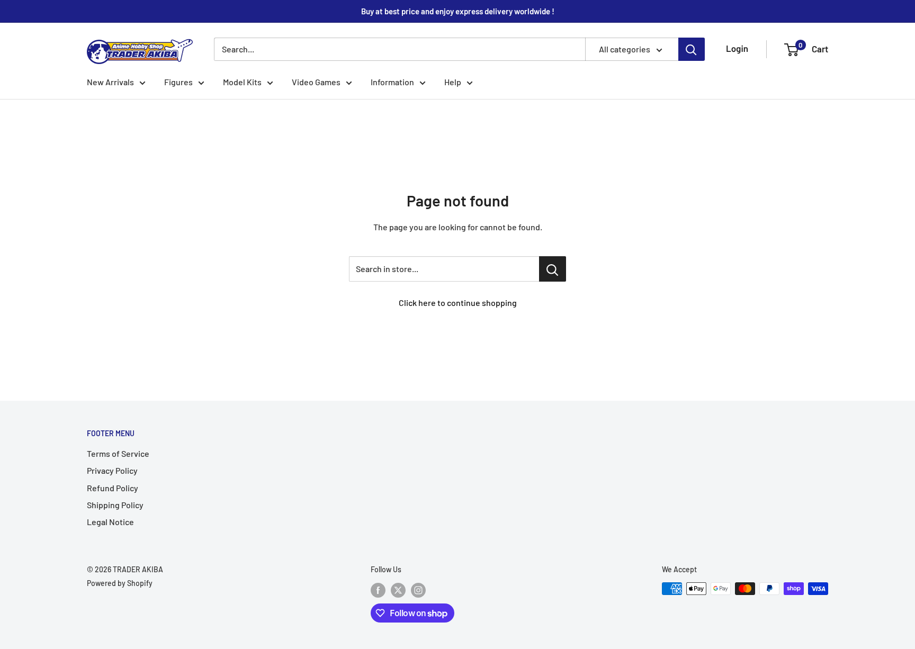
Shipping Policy (115, 505)
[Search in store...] (552, 269)
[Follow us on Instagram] (418, 589)
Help (452, 82)
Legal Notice (110, 522)
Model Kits (242, 82)
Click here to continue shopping (458, 303)
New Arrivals (110, 82)
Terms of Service (118, 453)
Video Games (316, 82)
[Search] (691, 49)
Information (392, 82)
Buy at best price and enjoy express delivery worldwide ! (457, 11)
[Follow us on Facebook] (378, 589)
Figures (178, 82)
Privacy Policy (112, 470)
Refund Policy (112, 488)
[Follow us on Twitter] (398, 589)
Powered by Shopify (119, 583)
